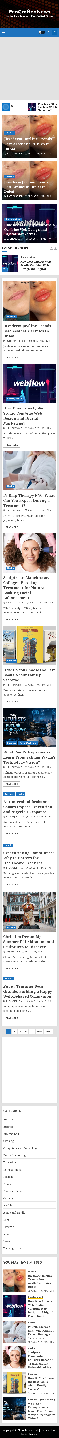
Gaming (8, 1198)
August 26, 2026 (36, 154)
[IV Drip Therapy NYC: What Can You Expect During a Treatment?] (29, 470)
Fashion (11, 927)
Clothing (8, 1141)
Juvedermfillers (15, 154)
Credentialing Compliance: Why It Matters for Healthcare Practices (28, 857)
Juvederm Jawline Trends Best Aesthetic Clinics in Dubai (28, 143)
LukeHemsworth (15, 239)
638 (39, 1031)
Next (48, 1031)
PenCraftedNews (29, 11)
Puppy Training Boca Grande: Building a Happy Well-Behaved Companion (27, 991)
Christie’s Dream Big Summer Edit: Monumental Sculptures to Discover (28, 941)
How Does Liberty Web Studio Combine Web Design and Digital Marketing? (29, 229)
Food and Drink (12, 1191)
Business (11, 660)
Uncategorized (12, 219)
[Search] (49, 32)
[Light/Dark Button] (42, 32)
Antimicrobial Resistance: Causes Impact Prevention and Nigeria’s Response (28, 806)
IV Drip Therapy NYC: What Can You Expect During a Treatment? (29, 500)
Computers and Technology (20, 1148)
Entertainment (12, 1170)
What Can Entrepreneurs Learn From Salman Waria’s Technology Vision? (29, 757)
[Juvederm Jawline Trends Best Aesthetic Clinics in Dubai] (29, 301)
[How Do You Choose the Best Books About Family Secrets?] (29, 645)
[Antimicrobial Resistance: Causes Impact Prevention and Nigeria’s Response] (29, 794)
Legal (6, 1220)
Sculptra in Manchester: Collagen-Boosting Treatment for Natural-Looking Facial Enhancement (26, 587)
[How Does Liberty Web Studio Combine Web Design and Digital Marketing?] (10, 263)
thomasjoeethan (15, 817)
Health (10, 486)
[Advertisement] (29, 68)
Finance (8, 1184)
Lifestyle (9, 132)
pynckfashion (13, 952)
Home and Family (14, 1212)
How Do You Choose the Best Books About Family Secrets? (29, 675)
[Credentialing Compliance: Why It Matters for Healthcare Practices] (29, 845)
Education (9, 1162)
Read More (12, 357)
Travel (7, 1241)
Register (54, 32)
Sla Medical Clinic (15, 603)
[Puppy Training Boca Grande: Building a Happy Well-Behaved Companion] (29, 978)
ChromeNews (48, 1430)
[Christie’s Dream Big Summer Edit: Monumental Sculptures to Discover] (29, 912)
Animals (8, 978)
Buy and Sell (11, 1134)
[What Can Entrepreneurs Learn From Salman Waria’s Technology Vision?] (29, 727)
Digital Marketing (27, 742)
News (6, 1234)
